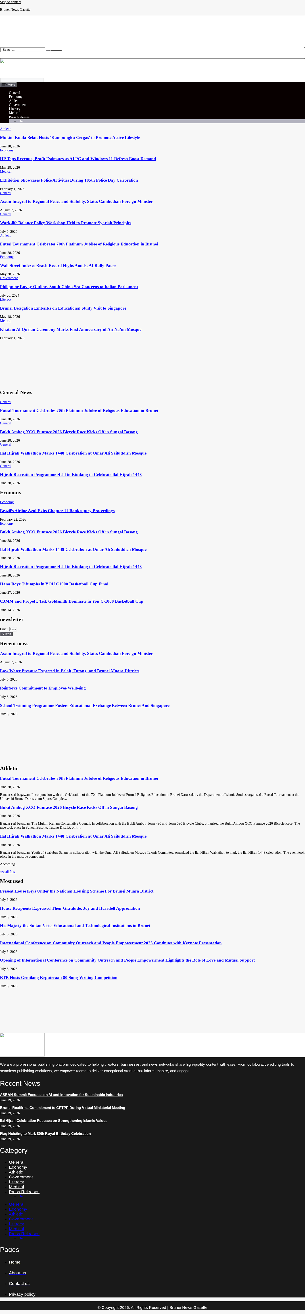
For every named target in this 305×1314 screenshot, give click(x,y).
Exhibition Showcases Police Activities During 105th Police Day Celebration (69, 180)
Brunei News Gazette (15, 9)
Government (18, 105)
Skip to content (10, 2)
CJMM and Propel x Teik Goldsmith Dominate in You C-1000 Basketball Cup (71, 601)
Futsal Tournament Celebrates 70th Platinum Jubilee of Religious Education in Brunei (79, 244)
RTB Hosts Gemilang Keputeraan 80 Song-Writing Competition (58, 977)
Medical (14, 113)
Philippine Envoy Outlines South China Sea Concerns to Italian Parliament (69, 286)
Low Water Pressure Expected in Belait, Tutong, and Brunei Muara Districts (69, 671)
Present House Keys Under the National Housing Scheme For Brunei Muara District (76, 891)
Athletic (14, 101)
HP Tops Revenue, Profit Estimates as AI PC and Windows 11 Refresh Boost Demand (78, 158)
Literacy (15, 109)
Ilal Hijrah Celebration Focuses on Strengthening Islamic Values (53, 1121)
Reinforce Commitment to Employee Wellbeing (43, 688)
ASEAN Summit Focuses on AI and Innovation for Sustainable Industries (61, 1095)
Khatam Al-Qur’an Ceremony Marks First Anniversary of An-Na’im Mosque (70, 329)
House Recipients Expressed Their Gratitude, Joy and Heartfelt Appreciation (70, 908)
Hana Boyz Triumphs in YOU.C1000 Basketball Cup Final (54, 584)
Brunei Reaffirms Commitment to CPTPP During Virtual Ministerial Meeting (62, 1108)
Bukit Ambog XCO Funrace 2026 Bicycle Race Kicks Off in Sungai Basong (69, 432)
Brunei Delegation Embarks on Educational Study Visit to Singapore (63, 308)
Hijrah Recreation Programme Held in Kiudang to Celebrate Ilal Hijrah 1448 (71, 474)
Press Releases (19, 117)
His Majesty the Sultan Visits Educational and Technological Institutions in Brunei (75, 925)
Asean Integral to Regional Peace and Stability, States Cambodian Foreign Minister (76, 201)
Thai (21, 121)
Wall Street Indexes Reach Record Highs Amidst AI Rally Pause (58, 265)
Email (4, 629)
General (14, 92)
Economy (16, 96)
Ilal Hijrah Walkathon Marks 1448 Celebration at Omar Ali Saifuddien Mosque (73, 453)
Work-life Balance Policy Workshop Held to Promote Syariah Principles (65, 222)
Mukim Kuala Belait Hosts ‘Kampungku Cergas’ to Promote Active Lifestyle (70, 137)
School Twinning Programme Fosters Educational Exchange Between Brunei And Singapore (84, 705)
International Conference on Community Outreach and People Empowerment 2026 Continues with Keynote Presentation (111, 943)
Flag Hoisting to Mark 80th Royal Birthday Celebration (45, 1134)
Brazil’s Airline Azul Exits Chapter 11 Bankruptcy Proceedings (57, 510)
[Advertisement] (134, 362)
